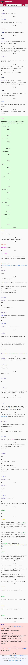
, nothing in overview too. (10, 326)
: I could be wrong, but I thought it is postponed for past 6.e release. (13, 42)
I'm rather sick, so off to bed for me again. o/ (12, 618)
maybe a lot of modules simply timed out (11, 431)
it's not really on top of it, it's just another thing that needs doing (13, 60)
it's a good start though (7, 465)
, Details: (14, 264)
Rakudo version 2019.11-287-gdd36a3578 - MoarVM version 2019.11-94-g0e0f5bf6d (12, 173)
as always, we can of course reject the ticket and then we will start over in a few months (13, 67)
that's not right (5, 373)
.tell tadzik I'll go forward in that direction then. (13, 599)
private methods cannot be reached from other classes (13, 105)
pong (2, 273)
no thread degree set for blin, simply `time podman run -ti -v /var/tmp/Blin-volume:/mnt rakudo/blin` (13, 446)
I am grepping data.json (7, 307)
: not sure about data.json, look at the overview (13, 316)
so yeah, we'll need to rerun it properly (11, 397)
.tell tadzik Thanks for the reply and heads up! (13, 581)
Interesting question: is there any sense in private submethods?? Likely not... (13, 94)
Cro (10, 655)
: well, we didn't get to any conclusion (12, 32)
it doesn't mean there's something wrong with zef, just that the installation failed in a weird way (14, 391)
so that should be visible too (8, 292)
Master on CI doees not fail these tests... (11, 565)
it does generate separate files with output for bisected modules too (13, 287)
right (2, 456)
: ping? (5, 234)
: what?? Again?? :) (8, 13)
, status (6, 247)
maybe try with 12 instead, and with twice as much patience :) (14, 470)
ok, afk (2, 488)
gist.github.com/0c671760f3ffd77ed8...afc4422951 (14, 265)
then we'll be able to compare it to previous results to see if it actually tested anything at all (13, 343)
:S (1, 381)
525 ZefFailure (4, 368)
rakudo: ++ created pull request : (14, 649)
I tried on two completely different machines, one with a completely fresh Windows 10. (13, 569)
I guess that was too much (8, 461)
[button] (26, 2)
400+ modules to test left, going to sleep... (12, 22)
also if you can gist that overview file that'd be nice (13, 337)
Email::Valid (4, 416)
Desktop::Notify (13, 407)
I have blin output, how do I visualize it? (11, 239)
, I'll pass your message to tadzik (11, 590)
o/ (1, 513)
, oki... (5, 479)
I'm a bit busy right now (7, 279)
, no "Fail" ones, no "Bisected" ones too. (13, 301)
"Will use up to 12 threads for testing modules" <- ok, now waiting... (13, 504)
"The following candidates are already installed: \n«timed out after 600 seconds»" (13, 415)
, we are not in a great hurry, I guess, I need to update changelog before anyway (13, 358)
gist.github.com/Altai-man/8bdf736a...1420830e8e (14, 353)
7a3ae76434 (17, 627)
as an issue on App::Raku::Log (16, 660)
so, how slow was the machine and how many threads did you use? (13, 425)
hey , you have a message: (14, 545)
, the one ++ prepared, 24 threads (13, 439)
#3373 (24, 648)
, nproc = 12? (7, 498)
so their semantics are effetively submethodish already (13, 112)
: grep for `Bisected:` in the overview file (14, 282)
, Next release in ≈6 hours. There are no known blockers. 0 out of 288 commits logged (13, 257)
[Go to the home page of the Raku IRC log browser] (2, 2)
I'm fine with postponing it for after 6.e (11, 72)
